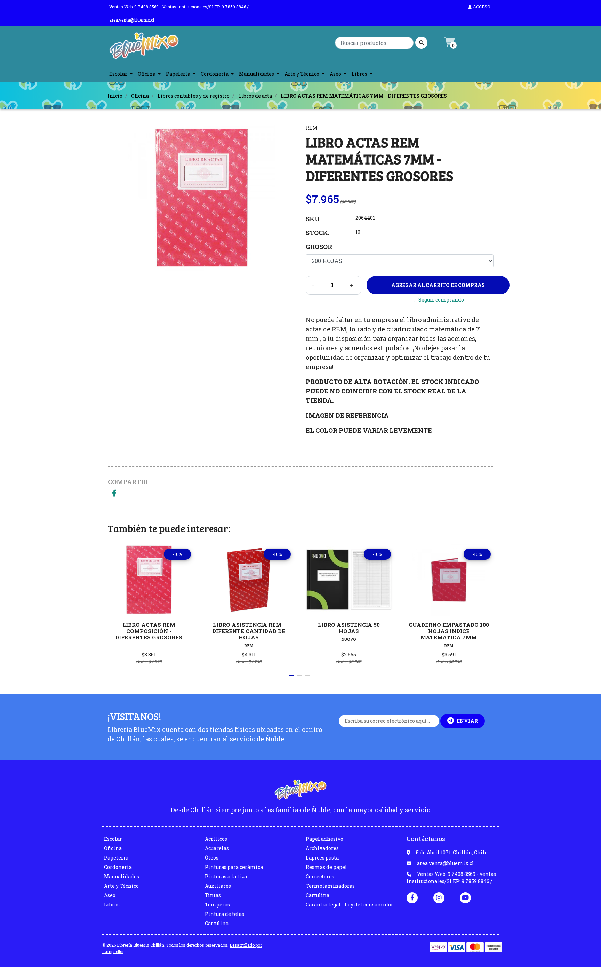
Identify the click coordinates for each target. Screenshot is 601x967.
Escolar (118, 74)
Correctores (320, 876)
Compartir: (128, 482)
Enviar (467, 721)
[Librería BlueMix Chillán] (144, 47)
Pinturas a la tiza (226, 876)
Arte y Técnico (302, 74)
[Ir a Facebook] (412, 897)
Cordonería (215, 74)
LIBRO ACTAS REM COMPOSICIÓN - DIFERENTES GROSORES (148, 631)
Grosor (319, 246)
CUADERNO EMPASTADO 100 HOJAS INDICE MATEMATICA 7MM (449, 631)
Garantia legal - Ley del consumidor (349, 904)
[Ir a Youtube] (465, 897)
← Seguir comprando (438, 299)
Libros (359, 74)
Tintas (213, 895)
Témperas (217, 904)
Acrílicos (216, 839)
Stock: (317, 233)
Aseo (335, 74)
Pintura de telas (224, 914)
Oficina (146, 74)
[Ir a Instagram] (438, 897)
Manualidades (256, 74)
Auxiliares (218, 885)
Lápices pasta (322, 857)
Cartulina (217, 923)
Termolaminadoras (330, 885)
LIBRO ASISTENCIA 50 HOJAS (349, 627)
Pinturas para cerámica (234, 867)
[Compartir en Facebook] (114, 493)
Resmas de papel (326, 867)
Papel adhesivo (324, 839)
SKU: (313, 219)
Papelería (178, 74)
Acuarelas (217, 848)
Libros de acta (255, 96)
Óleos (211, 857)
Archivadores (322, 848)
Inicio (114, 96)
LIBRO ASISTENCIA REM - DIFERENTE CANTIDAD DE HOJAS (248, 631)
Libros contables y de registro (194, 96)
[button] (291, 675)
